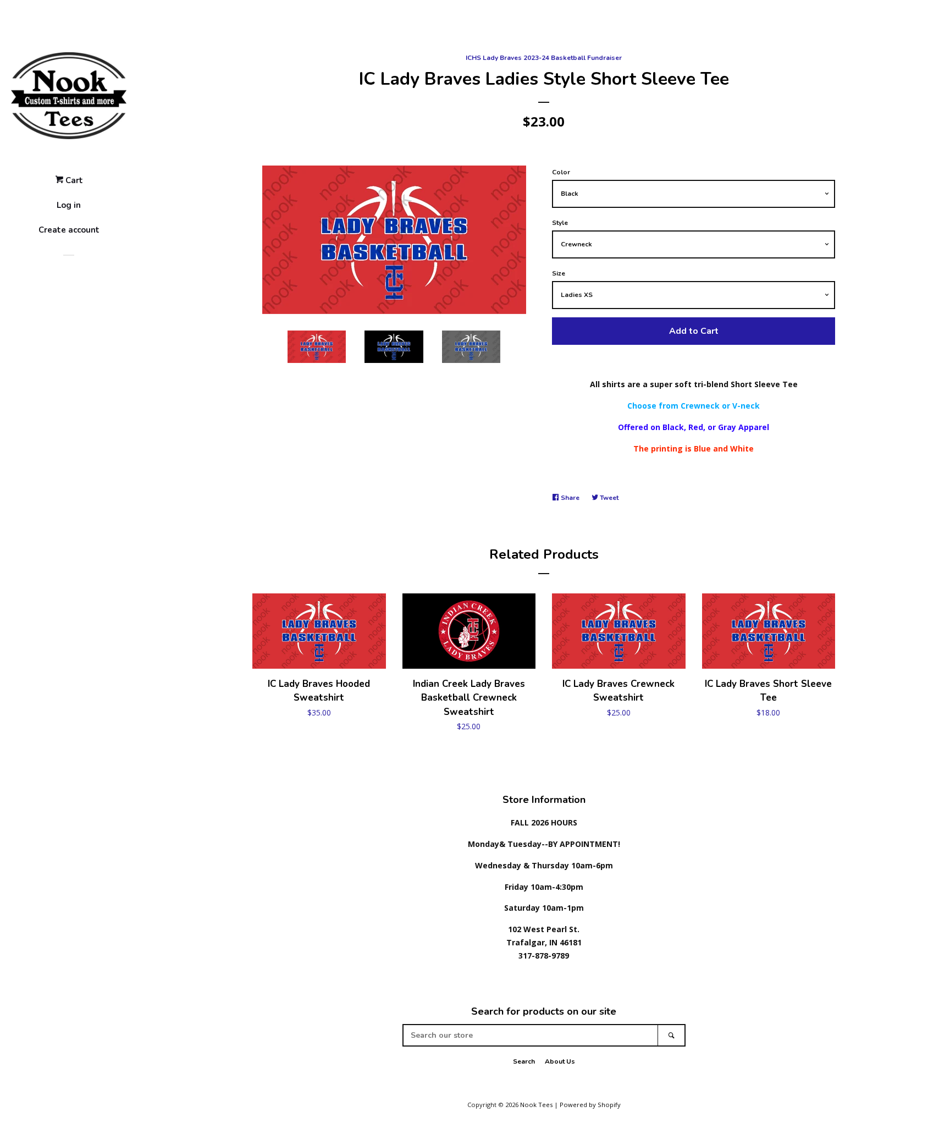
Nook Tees (536, 1104)
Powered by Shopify (590, 1104)
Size (558, 273)
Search (524, 1061)
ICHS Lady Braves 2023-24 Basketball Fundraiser (544, 57)
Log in (69, 205)
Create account (69, 229)
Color (561, 172)
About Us (560, 1061)
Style (560, 222)
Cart (73, 180)
